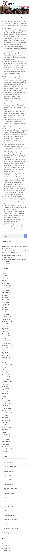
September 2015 (7, 449)
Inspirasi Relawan (9, 493)
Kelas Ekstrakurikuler (10, 502)
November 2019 (7, 408)
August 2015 (6, 451)
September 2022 (7, 345)
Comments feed (6, 548)
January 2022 (6, 360)
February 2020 (6, 401)
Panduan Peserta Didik (10, 519)
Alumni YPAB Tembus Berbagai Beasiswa (14, 264)
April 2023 (5, 331)
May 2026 (5, 280)
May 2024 (5, 309)
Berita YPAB (7, 475)
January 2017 (6, 437)
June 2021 (5, 369)
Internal (6, 497)
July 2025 (5, 295)
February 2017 (6, 434)
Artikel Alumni (8, 462)
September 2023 (7, 321)
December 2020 (6, 379)
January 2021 (6, 377)
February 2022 (6, 357)
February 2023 (6, 336)
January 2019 (6, 420)
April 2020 (5, 396)
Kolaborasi (7, 511)
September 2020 (7, 386)
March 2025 (5, 300)
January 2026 (6, 288)
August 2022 (6, 348)
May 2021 (5, 372)
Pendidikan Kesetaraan (11, 528)
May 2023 (5, 329)
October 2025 (6, 292)
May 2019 (5, 417)
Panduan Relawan (9, 524)
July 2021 (5, 367)
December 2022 (6, 341)
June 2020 (5, 391)
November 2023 (7, 317)
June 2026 (5, 278)
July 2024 (5, 307)
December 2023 (6, 314)
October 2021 (6, 362)
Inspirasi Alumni (8, 484)
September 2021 (7, 365)
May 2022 (5, 353)
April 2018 (5, 425)
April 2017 (5, 432)
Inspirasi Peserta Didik (10, 489)
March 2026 (5, 283)
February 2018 (6, 427)
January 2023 (6, 338)
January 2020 (6, 403)
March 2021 (5, 374)
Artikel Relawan (9, 471)
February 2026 (6, 285)
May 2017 (5, 429)
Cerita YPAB (7, 480)
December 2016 (6, 439)
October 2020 (6, 384)
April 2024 (5, 312)
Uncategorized (8, 533)
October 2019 (6, 410)
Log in (3, 543)
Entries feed (5, 546)
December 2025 (6, 290)
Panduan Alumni (9, 515)
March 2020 (5, 398)
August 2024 (6, 305)
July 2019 (5, 415)
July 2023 (5, 326)
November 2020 (7, 381)
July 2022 (5, 350)
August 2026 (6, 273)
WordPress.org (6, 551)
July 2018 (5, 422)
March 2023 (5, 333)
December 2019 (6, 405)
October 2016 (6, 441)
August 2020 (6, 389)
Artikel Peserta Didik (10, 466)
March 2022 (5, 355)
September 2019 (7, 413)
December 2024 (6, 302)
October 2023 (6, 319)
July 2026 (5, 276)
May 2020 (5, 393)
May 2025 (5, 297)
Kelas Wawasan (8, 506)
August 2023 (6, 324)
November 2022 (7, 343)
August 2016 (6, 444)
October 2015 (6, 446)
